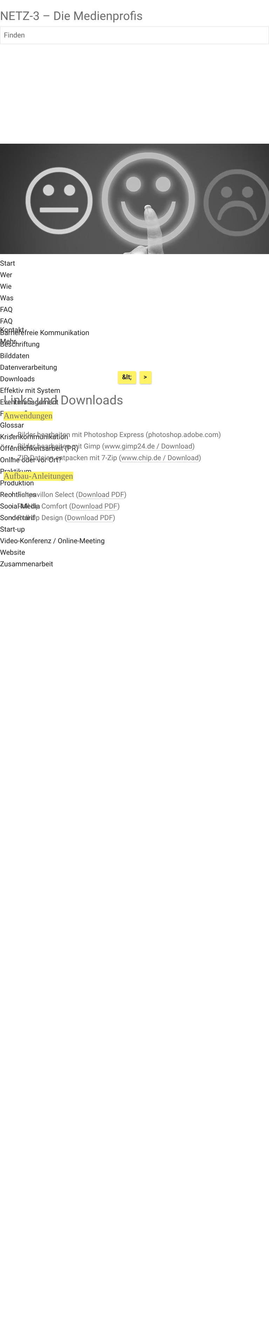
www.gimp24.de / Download (148, 446)
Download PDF (101, 494)
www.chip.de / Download (160, 457)
